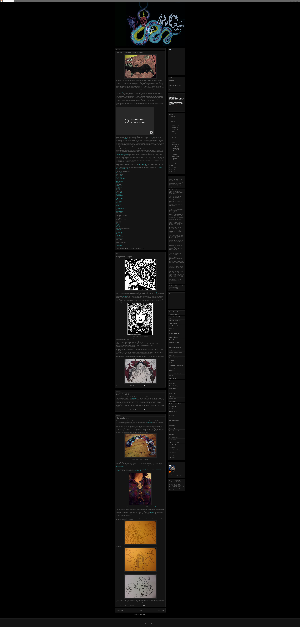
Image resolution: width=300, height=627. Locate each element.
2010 (172, 165)
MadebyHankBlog (173, 385)
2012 (172, 121)
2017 (172, 116)
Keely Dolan (119, 187)
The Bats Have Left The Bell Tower (130, 52)
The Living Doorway (174, 442)
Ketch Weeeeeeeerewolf (175, 373)
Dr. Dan (171, 345)
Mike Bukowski (119, 243)
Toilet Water (172, 447)
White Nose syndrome (121, 92)
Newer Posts (119, 610)
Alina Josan (118, 199)
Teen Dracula (172, 439)
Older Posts (161, 610)
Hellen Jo (171, 355)
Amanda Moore (119, 195)
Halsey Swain (119, 185)
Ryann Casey (119, 245)
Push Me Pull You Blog (174, 420)
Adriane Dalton (119, 192)
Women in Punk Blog (174, 450)
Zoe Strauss (172, 457)
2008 (172, 169)
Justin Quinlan (119, 238)
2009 (172, 167)
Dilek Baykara (119, 198)
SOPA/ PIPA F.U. (122, 394)
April (173, 140)
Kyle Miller (118, 235)
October (174, 127)
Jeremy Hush (119, 177)
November (175, 125)
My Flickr (171, 396)
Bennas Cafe (172, 331)
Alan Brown (118, 202)
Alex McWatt (119, 175)
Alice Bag (154, 292)
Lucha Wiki (172, 383)
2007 (172, 171)
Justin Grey (172, 368)
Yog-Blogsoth (172, 452)
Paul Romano (119, 231)
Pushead (171, 423)
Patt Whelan (119, 197)
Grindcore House (142, 164)
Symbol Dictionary (173, 437)
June (173, 135)
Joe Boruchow (119, 180)
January (174, 146)
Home (140, 610)
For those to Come (132, 158)
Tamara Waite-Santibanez (122, 234)
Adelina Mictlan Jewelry (175, 320)
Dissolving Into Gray (174, 342)
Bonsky (118, 225)
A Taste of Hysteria (174, 314)
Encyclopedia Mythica (174, 350)
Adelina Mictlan (137, 470)
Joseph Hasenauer (120, 224)
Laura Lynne (172, 380)
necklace (118, 470)
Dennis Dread (172, 339)
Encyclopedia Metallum (175, 347)
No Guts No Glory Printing (175, 403)
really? (150, 137)
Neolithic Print (172, 398)
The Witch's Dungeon (174, 444)
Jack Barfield (119, 173)
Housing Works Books (174, 357)
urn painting (143, 469)
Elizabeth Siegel (120, 232)
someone (150, 422)
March (174, 142)
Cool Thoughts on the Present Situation (174, 336)
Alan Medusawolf (173, 325)
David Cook (118, 194)
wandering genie (175, 472)
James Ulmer (172, 360)
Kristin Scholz (172, 378)
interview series (160, 294)
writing (151, 294)
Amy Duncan (119, 201)
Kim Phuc (171, 375)
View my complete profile (175, 475)
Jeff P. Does (172, 362)
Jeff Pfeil (118, 205)
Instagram (171, 80)
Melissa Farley (172, 388)
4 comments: (138, 605)
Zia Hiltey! (171, 455)
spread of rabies (148, 136)
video (154, 396)
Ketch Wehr (118, 204)
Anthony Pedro (119, 181)
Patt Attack (155, 506)
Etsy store (171, 83)
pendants (152, 512)
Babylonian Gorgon (124, 257)
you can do (133, 398)
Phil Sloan (118, 182)
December (175, 123)
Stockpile (171, 434)
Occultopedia (172, 406)
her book (125, 296)
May (173, 138)
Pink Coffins (172, 418)
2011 (172, 163)
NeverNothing (172, 401)
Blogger (152, 623)
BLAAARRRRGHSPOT (174, 333)
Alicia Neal (118, 229)
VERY (125, 138)
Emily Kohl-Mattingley (121, 208)
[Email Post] (143, 248)
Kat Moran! (172, 370)
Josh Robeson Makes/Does (176, 365)
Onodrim (171, 408)
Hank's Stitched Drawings (175, 352)
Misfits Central (172, 393)
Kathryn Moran (119, 207)
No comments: (138, 385)
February (174, 144)
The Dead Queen (122, 418)
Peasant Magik (173, 411)
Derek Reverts (119, 190)
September (175, 129)
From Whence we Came (144, 158)
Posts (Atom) (143, 614)
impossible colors (120, 466)
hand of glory (159, 469)
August (174, 131)
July (173, 133)
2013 (172, 119)
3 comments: (138, 248)
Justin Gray (118, 226)
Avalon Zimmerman (120, 178)
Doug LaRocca (119, 211)
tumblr (170, 89)
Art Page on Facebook (174, 77)
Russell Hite (172, 425)
